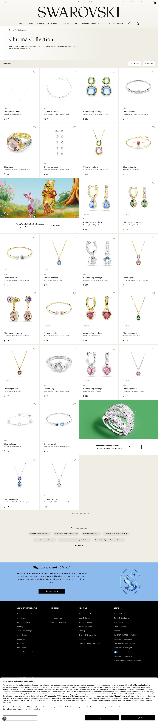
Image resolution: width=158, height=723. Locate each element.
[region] (79, 2)
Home (11, 30)
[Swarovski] (79, 12)
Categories (22, 30)
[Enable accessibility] (4, 719)
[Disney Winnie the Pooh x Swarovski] (39, 198)
